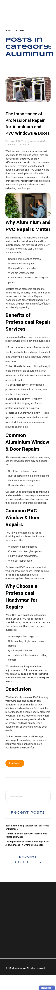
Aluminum (25, 144)
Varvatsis (35, 141)
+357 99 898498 (16, 905)
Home (8, 30)
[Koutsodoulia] (18, 11)
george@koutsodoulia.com (21, 910)
